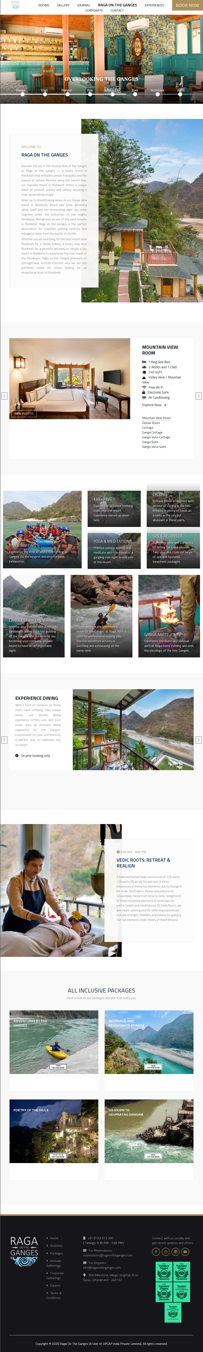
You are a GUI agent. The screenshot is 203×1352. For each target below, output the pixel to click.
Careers (54, 1285)
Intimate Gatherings (53, 1263)
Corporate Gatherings (55, 1275)
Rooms (43, 5)
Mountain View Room (160, 349)
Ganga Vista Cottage (156, 437)
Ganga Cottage (152, 432)
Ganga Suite (150, 441)
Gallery (63, 5)
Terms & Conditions (53, 1295)
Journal (83, 5)
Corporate (94, 10)
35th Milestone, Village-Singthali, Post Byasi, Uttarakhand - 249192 (110, 1277)
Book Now (187, 5)
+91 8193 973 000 (99, 1238)
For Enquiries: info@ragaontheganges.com (102, 1265)
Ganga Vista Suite (154, 446)
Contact (117, 10)
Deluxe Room (151, 422)
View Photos (24, 413)
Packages (55, 1253)
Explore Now (153, 404)
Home (53, 1238)
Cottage (147, 427)
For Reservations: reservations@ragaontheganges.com (107, 1253)
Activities (55, 1245)
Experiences (154, 5)
